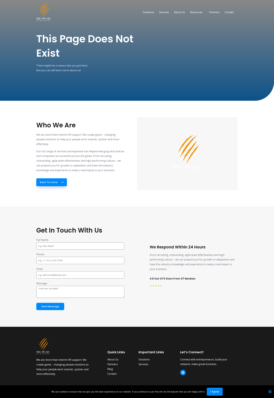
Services (164, 12)
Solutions (148, 12)
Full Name (42, 240)
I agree (214, 391)
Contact (229, 12)
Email (39, 269)
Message (41, 283)
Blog (110, 369)
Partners (214, 12)
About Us (179, 12)
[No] (270, 391)
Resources (196, 12)
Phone (40, 254)
